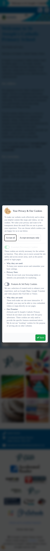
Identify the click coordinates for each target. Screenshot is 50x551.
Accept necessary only (29, 238)
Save (41, 337)
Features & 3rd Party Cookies (24, 284)
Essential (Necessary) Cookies (24, 247)
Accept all (10, 238)
